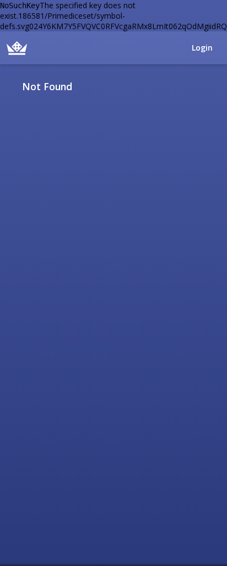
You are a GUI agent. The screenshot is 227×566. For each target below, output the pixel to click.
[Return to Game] (216, 86)
